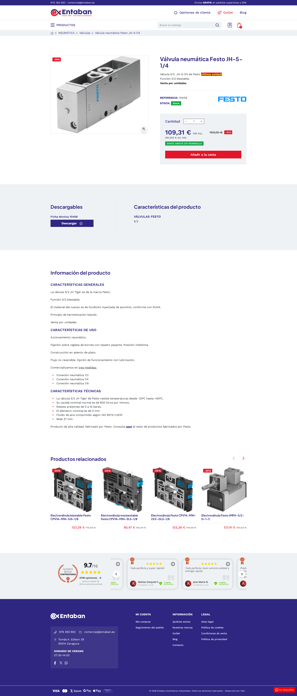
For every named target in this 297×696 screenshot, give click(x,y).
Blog (175, 639)
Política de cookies (212, 627)
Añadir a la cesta (203, 154)
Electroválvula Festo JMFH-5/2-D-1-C (222, 517)
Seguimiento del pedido (150, 627)
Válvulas (84, 32)
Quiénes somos (181, 621)
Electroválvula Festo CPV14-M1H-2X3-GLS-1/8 (173, 517)
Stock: (165, 103)
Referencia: (169, 97)
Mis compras (143, 621)
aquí (129, 426)
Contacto (178, 645)
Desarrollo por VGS (235, 691)
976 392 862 (58, 2)
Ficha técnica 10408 (64, 216)
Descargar (70, 223)
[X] (61, 663)
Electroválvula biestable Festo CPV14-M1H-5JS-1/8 (71, 517)
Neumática (66, 32)
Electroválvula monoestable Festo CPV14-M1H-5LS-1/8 (119, 517)
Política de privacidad (214, 639)
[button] (239, 25)
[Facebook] (55, 663)
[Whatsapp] (66, 663)
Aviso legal (207, 621)
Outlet (176, 633)
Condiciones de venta (214, 633)
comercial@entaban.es (81, 2)
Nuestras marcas (182, 627)
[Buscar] (217, 25)
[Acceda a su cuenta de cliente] (229, 25)
